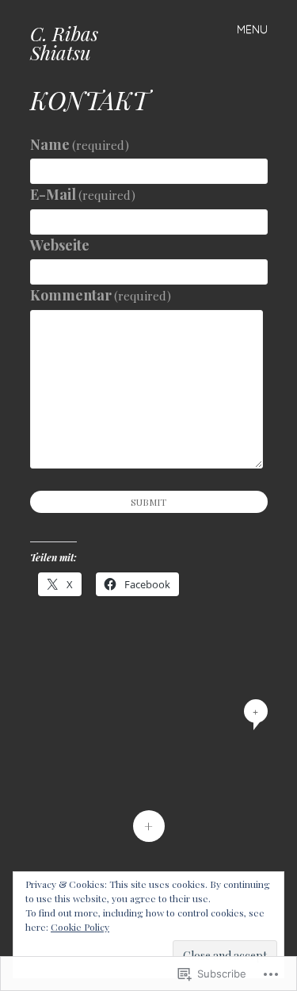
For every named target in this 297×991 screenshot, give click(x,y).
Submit (148, 501)
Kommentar (101, 294)
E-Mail (83, 194)
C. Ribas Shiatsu (64, 43)
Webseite (59, 244)
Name (80, 144)
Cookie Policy (80, 926)
